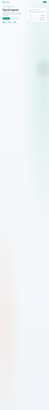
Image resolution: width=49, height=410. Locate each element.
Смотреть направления (15, 18)
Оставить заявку (6, 18)
